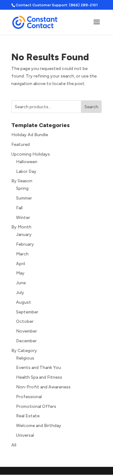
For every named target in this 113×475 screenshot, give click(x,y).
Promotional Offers (36, 406)
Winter (23, 217)
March (22, 254)
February (25, 244)
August (23, 302)
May (20, 273)
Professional (29, 396)
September (27, 312)
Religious (25, 358)
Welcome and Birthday (38, 425)
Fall (19, 208)
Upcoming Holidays (30, 154)
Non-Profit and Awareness (43, 387)
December (26, 341)
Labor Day (26, 171)
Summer (24, 198)
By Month (21, 227)
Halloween (26, 161)
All (13, 445)
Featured (20, 144)
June (21, 283)
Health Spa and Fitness (39, 377)
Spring (22, 188)
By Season (21, 181)
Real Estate (28, 416)
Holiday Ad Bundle (29, 134)
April (20, 263)
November (26, 331)
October (25, 321)
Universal (25, 435)
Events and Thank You (38, 367)
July (20, 292)
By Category (24, 350)
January (24, 234)
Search (91, 106)
